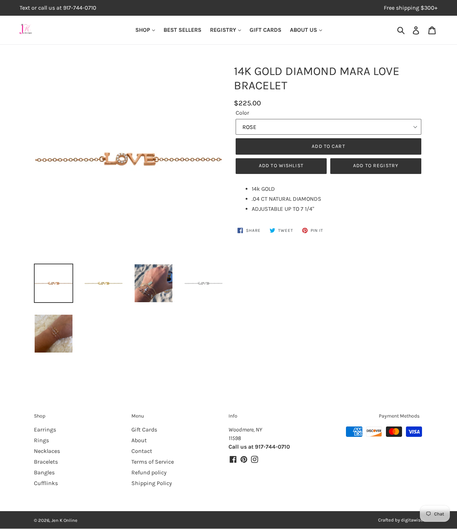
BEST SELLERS (182, 29)
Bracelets (46, 461)
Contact (141, 451)
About (139, 440)
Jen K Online (64, 520)
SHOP (143, 29)
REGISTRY (223, 29)
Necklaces (47, 451)
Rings (41, 440)
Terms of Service (152, 461)
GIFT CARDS (265, 29)
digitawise (412, 520)
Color (242, 112)
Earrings (45, 429)
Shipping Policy (151, 483)
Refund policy (148, 472)
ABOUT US (304, 29)
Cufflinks (46, 483)
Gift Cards (144, 429)
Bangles (44, 472)
